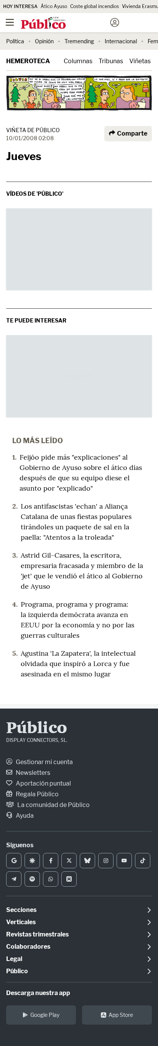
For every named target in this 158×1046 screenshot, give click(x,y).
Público (36, 729)
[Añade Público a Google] (13, 860)
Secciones (21, 909)
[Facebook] (50, 860)
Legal (14, 959)
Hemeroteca (28, 61)
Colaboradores (28, 946)
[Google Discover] (32, 860)
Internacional (121, 41)
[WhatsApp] (50, 879)
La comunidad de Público (53, 805)
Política (15, 41)
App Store (121, 1015)
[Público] (65, 23)
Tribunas (111, 61)
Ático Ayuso (54, 6)
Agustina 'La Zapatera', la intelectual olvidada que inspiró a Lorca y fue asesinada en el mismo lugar (78, 663)
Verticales (21, 922)
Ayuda (24, 815)
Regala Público (37, 794)
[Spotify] (32, 879)
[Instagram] (106, 860)
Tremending (79, 41)
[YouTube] (124, 860)
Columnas (78, 61)
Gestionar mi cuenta (44, 762)
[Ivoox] (69, 879)
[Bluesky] (87, 860)
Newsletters (32, 772)
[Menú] (9, 22)
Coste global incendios (94, 6)
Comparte (131, 133)
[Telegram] (13, 879)
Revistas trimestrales (37, 934)
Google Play (44, 1015)
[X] (69, 860)
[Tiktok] (142, 860)
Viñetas (140, 61)
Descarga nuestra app (38, 993)
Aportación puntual (43, 783)
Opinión (44, 41)
